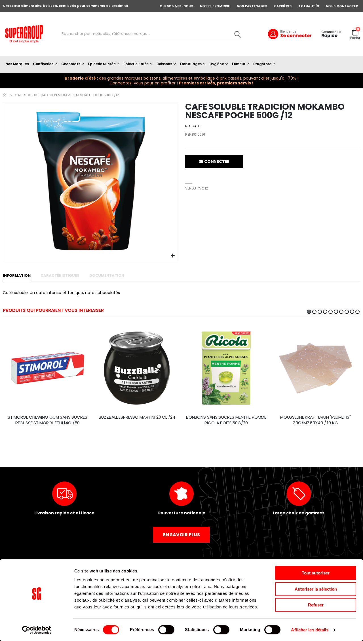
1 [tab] (309, 311)
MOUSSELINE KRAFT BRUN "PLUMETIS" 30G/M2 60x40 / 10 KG (315, 420)
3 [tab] (319, 311)
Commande (331, 31)
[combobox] (151, 34)
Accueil (5, 95)
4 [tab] (325, 311)
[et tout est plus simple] (24, 33)
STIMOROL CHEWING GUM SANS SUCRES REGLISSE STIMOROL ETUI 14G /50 (47, 420)
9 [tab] (352, 311)
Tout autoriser (316, 572)
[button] (173, 256)
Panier (355, 37)
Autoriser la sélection (316, 589)
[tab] (17, 276)
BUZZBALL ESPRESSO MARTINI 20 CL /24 (137, 417)
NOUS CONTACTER (342, 6)
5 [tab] (330, 311)
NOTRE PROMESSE (215, 6)
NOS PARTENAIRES (252, 6)
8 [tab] (346, 311)
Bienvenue (288, 31)
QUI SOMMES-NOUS (176, 6)
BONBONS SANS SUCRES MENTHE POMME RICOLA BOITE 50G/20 (226, 420)
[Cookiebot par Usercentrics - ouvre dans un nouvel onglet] (37, 630)
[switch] (166, 630)
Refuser (316, 604)
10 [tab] (357, 311)
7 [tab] (341, 311)
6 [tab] (335, 311)
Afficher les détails (309, 629)
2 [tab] (314, 311)
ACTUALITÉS (308, 6)
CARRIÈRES (283, 6)
